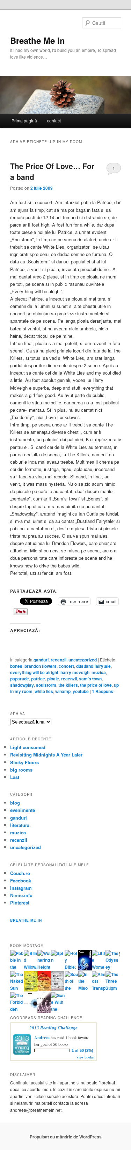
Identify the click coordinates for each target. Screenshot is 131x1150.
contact (54, 120)
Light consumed (27, 747)
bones (16, 666)
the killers (68, 685)
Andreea (42, 1038)
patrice (38, 678)
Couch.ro (20, 873)
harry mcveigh (74, 672)
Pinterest (19, 902)
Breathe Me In (37, 40)
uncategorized (82, 660)
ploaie (53, 678)
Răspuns (102, 691)
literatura (19, 825)
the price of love (96, 685)
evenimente (22, 810)
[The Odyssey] (112, 967)
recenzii (58, 660)
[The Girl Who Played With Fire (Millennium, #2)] (44, 989)
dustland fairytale (93, 666)
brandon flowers (40, 666)
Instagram (21, 888)
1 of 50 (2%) (82, 1050)
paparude (19, 678)
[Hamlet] (85, 969)
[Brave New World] (44, 1011)
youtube (81, 691)
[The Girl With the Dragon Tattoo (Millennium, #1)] (30, 990)
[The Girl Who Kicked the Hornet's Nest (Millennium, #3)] (58, 989)
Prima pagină (24, 120)
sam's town (90, 678)
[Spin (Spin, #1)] (58, 960)
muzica (99, 672)
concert (66, 666)
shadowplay (22, 685)
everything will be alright (34, 672)
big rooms (21, 769)
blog (15, 802)
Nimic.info (21, 895)
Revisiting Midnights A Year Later (46, 754)
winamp (63, 691)
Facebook (20, 880)
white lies (44, 691)
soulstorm (46, 685)
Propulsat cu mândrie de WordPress (66, 1137)
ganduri (41, 660)
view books (85, 1057)
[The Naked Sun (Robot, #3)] (17, 988)
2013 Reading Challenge (53, 1027)
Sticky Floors (24, 762)
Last (14, 777)
